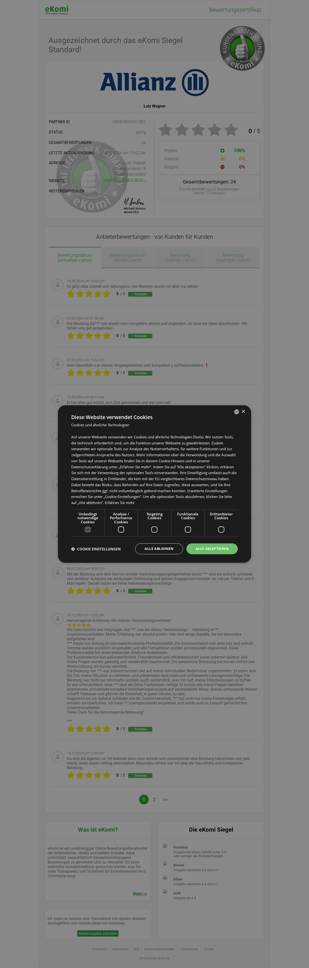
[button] (96, 549)
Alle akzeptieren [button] (212, 548)
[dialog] (154, 484)
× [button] (243, 411)
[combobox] (236, 411)
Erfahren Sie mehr (120, 502)
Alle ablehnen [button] (159, 548)
